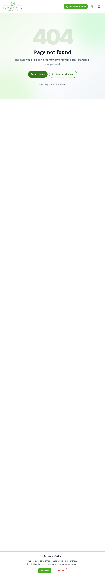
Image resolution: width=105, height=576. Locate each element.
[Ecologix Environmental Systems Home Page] (12, 6)
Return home (38, 74)
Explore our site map (63, 74)
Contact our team (58, 84)
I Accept (45, 570)
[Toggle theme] (92, 6)
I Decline (60, 570)
